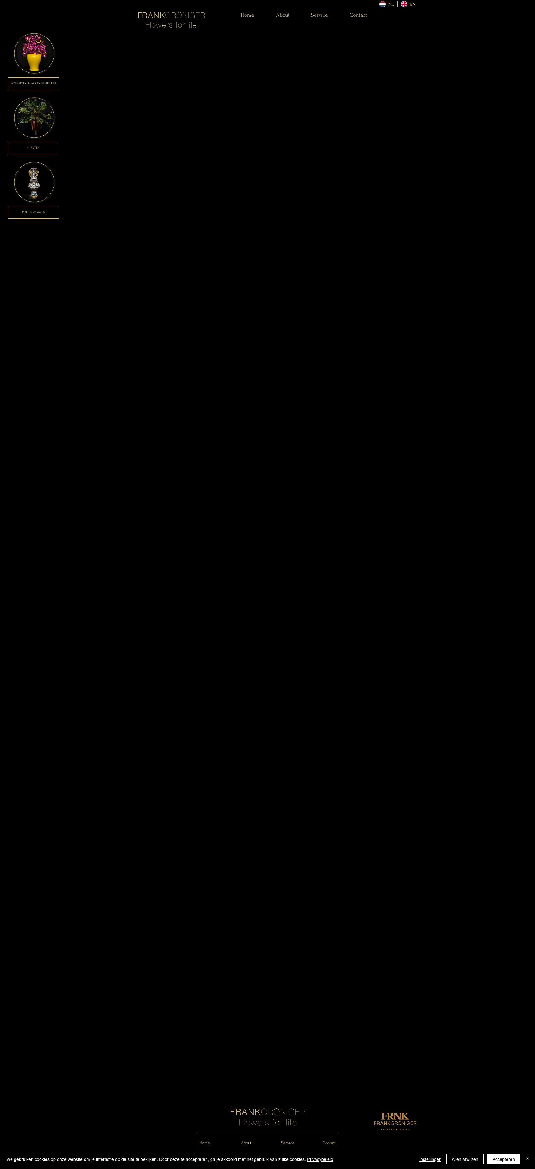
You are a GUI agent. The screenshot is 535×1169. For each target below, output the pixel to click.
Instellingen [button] (430, 1159)
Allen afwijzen (465, 1159)
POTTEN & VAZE (32, 212)
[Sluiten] (527, 1159)
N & (27, 83)
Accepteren (504, 1159)
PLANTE (32, 148)
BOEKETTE (17, 83)
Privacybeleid (320, 1159)
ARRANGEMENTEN (43, 83)
